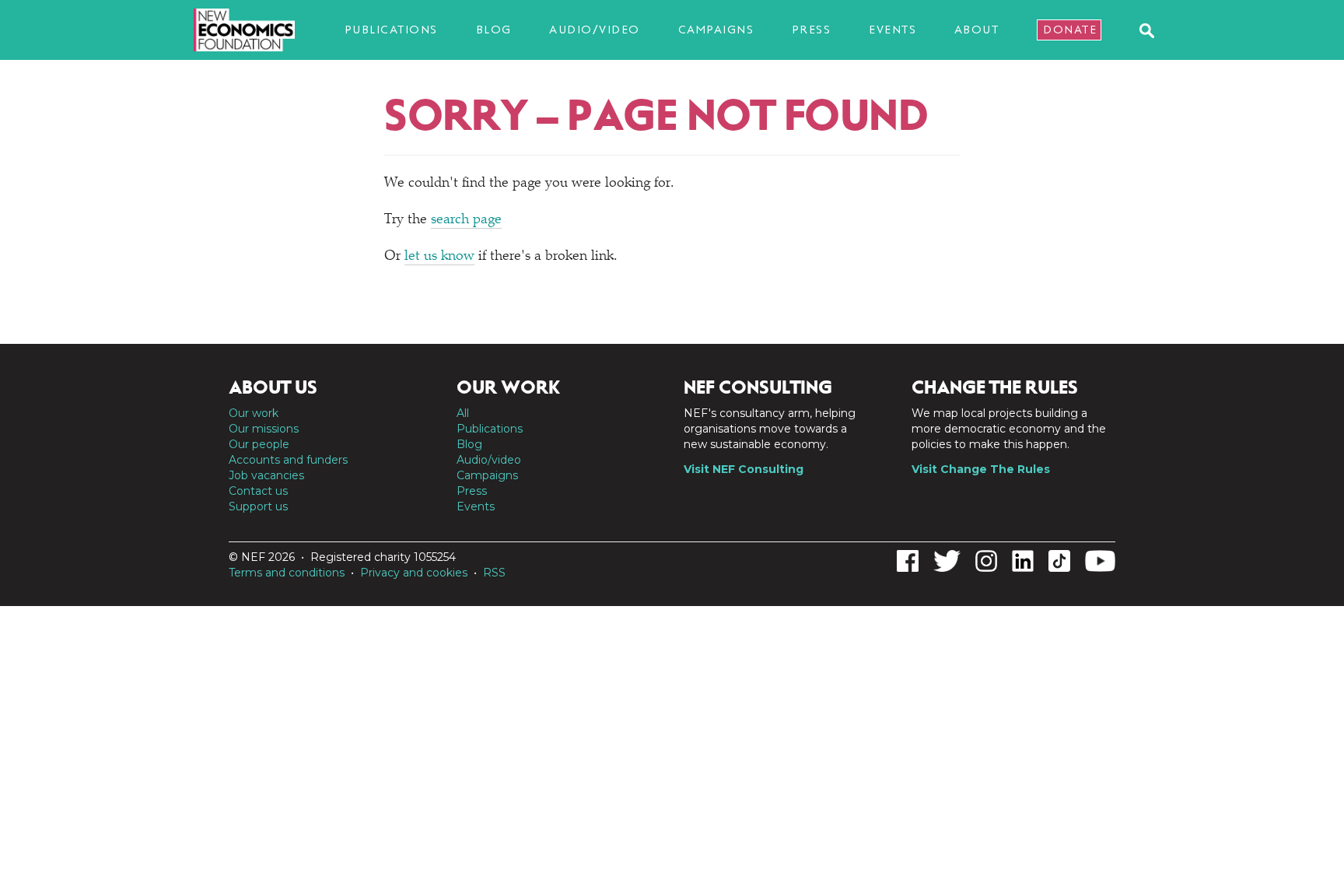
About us (273, 387)
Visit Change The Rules (981, 469)
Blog (494, 29)
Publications (391, 29)
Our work (253, 413)
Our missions (264, 429)
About (976, 29)
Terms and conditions (287, 573)
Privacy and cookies (413, 573)
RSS (494, 573)
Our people (259, 444)
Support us (258, 506)
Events (892, 29)
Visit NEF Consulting (743, 469)
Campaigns (716, 29)
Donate (1070, 29)
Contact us (258, 491)
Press (811, 29)
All (463, 413)
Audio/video (594, 29)
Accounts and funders (288, 460)
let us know (439, 257)
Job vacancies (266, 475)
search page (466, 220)
